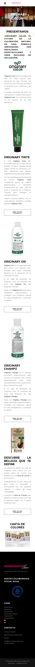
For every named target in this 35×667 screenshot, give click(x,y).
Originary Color (9, 76)
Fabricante (8, 616)
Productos (8, 607)
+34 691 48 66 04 (9, 643)
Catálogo (7, 609)
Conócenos (8, 611)
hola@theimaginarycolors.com (13, 641)
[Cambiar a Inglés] (5, 622)
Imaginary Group (10, 614)
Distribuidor (9, 618)
